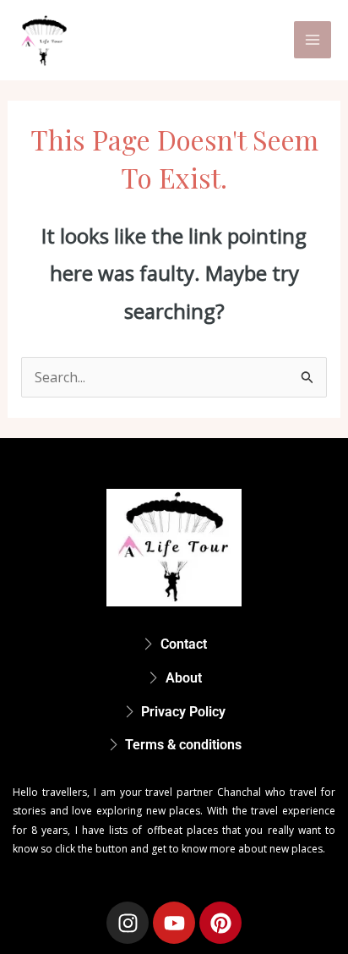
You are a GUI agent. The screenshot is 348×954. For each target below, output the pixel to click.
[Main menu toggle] (312, 39)
